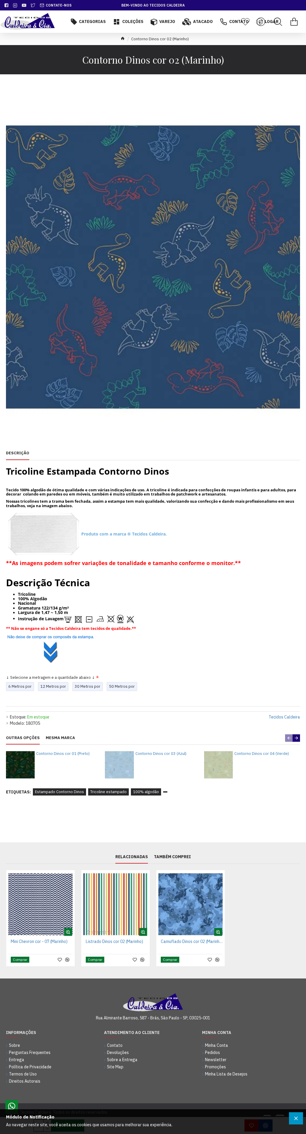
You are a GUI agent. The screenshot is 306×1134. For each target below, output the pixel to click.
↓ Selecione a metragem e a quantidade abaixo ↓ (50, 677)
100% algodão (146, 791)
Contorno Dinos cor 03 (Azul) (160, 753)
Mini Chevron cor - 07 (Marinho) (39, 941)
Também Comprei (172, 856)
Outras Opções (23, 738)
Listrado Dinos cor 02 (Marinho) (114, 941)
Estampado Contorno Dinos (59, 791)
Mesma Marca (60, 738)
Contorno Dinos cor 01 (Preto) (63, 753)
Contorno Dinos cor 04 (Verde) (261, 753)
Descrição (17, 453)
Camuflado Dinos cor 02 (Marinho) (192, 941)
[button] (289, 738)
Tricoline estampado (108, 791)
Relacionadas (131, 856)
